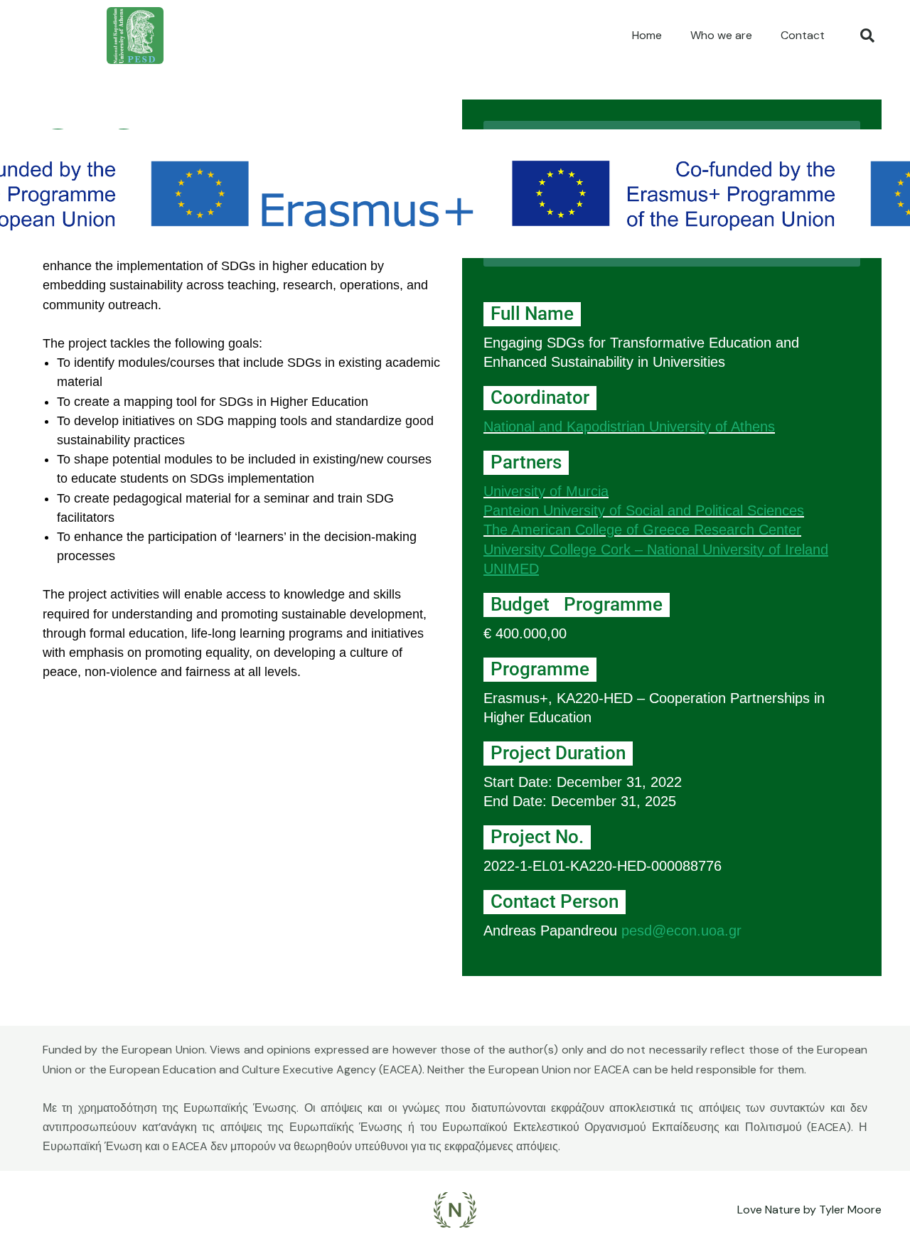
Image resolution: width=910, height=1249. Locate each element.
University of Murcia (546, 491)
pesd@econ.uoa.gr (681, 930)
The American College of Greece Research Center (642, 529)
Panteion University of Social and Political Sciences (643, 510)
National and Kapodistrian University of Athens (629, 426)
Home (647, 35)
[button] (867, 35)
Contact (803, 35)
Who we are (721, 35)
